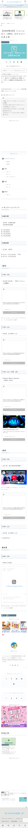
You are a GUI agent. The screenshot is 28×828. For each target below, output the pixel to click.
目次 (11, 153)
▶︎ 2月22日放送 (6, 233)
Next (27, 15)
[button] (21, 62)
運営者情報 (14, 821)
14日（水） (8, 171)
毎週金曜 (8, 164)
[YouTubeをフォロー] (13, 665)
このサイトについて (21, 818)
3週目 (5, 168)
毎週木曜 (8, 161)
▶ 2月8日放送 (5, 231)
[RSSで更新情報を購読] (18, 665)
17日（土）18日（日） (10, 176)
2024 (4, 615)
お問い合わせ (5, 821)
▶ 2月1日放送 (5, 229)
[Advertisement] (14, 136)
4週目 (5, 181)
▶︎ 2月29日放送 (6, 235)
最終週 (5, 191)
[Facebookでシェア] (10, 62)
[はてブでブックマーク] (14, 62)
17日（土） (8, 174)
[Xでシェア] (6, 62)
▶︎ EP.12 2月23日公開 (8, 256)
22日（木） (8, 184)
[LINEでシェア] (17, 62)
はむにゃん (14, 651)
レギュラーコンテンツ (9, 158)
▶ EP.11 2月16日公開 (8, 254)
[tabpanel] (8, 15)
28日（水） (8, 194)
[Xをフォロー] (10, 665)
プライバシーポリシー (7, 818)
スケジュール (12, 615)
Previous (1, 15)
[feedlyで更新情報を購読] (15, 665)
